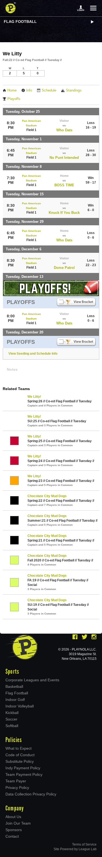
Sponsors (13, 830)
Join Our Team (18, 823)
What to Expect (18, 748)
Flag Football (20, 21)
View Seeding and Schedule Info (32, 353)
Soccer (11, 719)
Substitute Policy (19, 761)
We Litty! (34, 397)
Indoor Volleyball (19, 706)
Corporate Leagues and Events (32, 680)
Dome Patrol (64, 268)
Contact (12, 836)
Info (29, 90)
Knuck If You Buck (64, 213)
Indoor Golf (15, 699)
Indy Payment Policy (22, 768)
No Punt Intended (64, 158)
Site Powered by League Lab (75, 849)
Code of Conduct (20, 755)
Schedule (49, 90)
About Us (13, 817)
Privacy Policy (17, 787)
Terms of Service (84, 844)
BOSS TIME (64, 185)
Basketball (14, 686)
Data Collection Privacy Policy (30, 794)
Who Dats (64, 130)
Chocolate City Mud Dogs (47, 496)
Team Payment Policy (23, 774)
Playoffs (13, 99)
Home (12, 90)
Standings (74, 90)
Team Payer (15, 781)
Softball (11, 726)
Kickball (11, 712)
